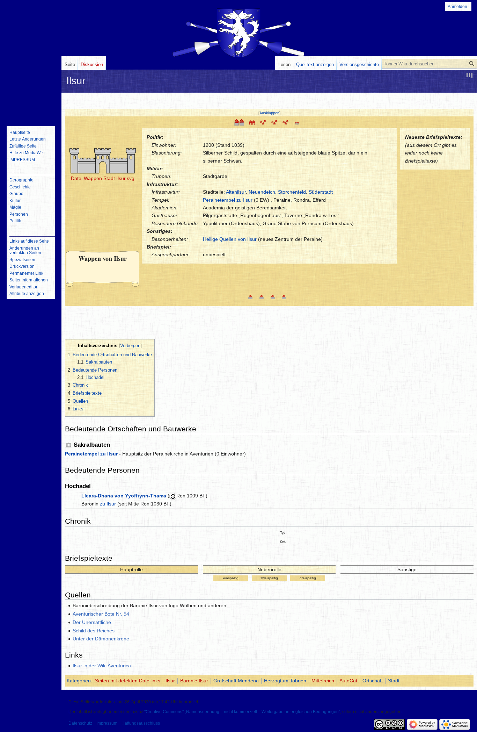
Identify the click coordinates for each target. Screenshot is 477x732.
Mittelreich (322, 680)
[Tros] (285, 122)
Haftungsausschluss (141, 723)
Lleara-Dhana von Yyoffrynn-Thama (123, 495)
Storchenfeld (292, 192)
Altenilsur (236, 192)
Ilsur (170, 680)
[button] (269, 113)
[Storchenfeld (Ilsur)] (283, 296)
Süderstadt (321, 192)
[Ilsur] (239, 122)
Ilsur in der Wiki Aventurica (102, 665)
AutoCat (348, 680)
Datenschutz (80, 723)
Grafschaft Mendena (236, 680)
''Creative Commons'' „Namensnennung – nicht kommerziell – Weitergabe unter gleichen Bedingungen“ (242, 711)
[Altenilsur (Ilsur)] (250, 296)
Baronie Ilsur (194, 680)
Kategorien (79, 680)
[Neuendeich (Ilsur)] (272, 296)
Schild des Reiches (94, 630)
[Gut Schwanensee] (296, 122)
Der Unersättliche (92, 622)
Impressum (106, 723)
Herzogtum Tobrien (285, 680)
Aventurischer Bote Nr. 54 (101, 614)
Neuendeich (262, 192)
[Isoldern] (252, 122)
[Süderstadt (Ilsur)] (261, 296)
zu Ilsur (108, 504)
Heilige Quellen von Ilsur (230, 239)
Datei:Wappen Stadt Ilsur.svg (102, 178)
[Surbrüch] (263, 122)
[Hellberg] (274, 122)
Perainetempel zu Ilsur (227, 200)
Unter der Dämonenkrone (101, 638)
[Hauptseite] (31, 93)
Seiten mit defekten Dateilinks (127, 680)
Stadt (393, 680)
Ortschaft (372, 680)
